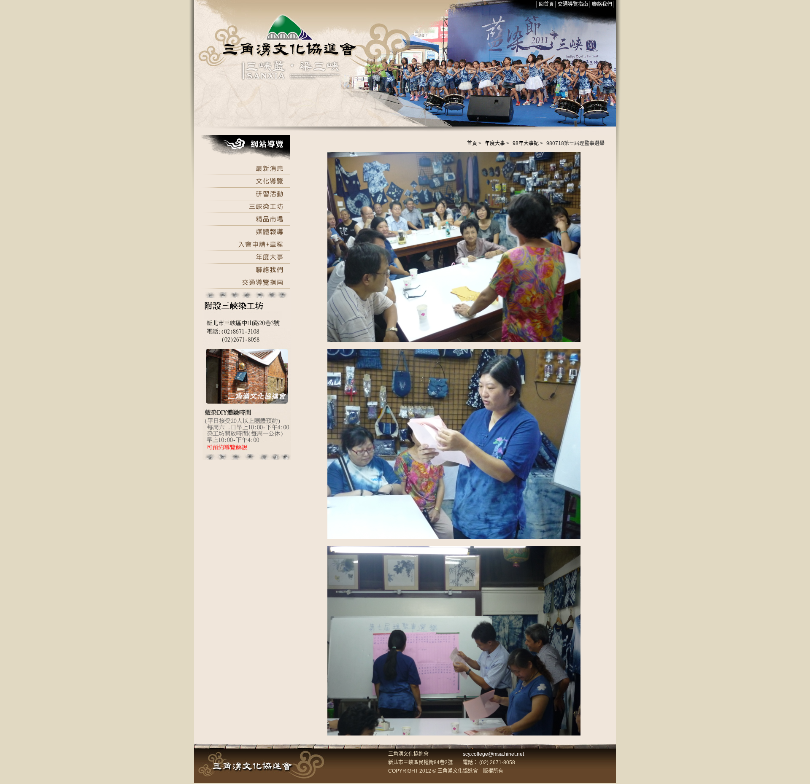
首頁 (472, 143)
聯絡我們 (602, 4)
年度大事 (495, 143)
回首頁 (546, 4)
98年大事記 (526, 143)
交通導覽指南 (573, 4)
